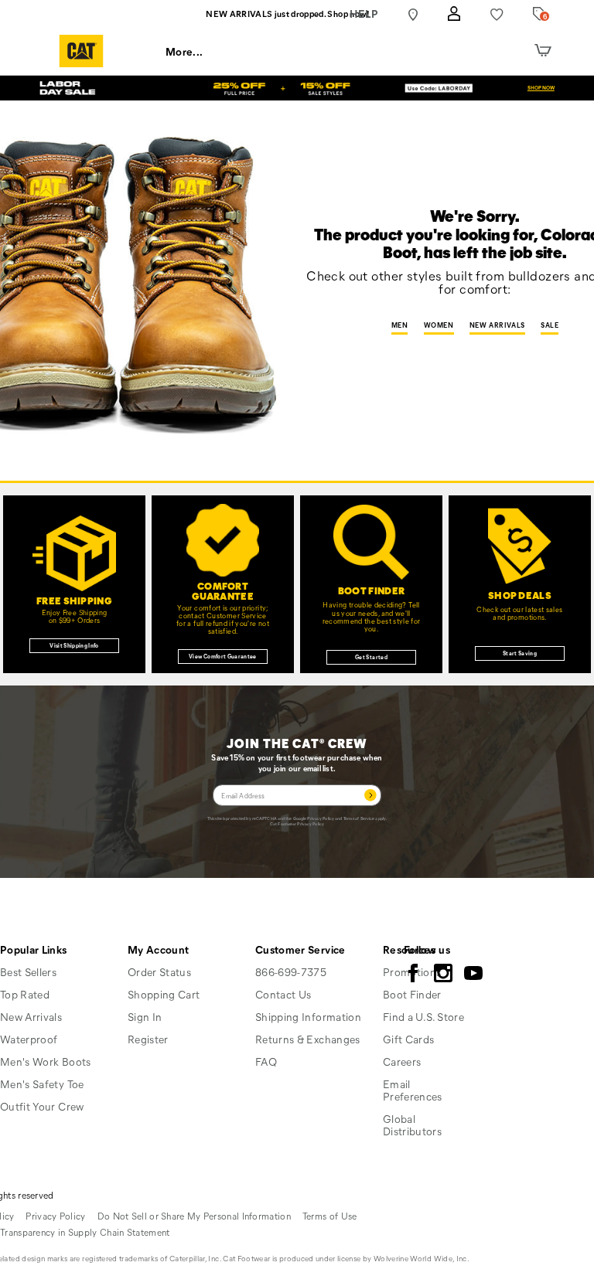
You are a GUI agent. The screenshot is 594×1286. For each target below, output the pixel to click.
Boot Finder (412, 994)
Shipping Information (308, 1016)
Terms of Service (359, 818)
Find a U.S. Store (423, 1016)
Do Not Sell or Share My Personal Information (194, 1215)
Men (399, 325)
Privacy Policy (320, 818)
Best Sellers (28, 971)
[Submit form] (370, 795)
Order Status (159, 971)
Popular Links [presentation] (33, 949)
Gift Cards (409, 1039)
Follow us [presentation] (427, 949)
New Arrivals (497, 325)
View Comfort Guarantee (223, 656)
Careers (402, 1061)
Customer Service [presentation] (300, 949)
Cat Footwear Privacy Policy (297, 823)
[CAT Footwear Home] (81, 51)
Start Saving (520, 653)
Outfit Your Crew (42, 1106)
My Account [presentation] (158, 949)
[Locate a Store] (412, 15)
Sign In (145, 1016)
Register (148, 1039)
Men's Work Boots (45, 1061)
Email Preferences (412, 1090)
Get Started (371, 657)
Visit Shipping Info (74, 645)
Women (439, 325)
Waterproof (29, 1039)
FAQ (266, 1061)
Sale (549, 325)
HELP (364, 13)
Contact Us (283, 994)
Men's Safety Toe (42, 1084)
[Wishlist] (497, 14)
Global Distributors (412, 1124)
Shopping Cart (164, 994)
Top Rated (25, 994)
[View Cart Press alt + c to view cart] (542, 51)
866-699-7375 (290, 972)
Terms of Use (329, 1215)
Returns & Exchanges (307, 1039)
